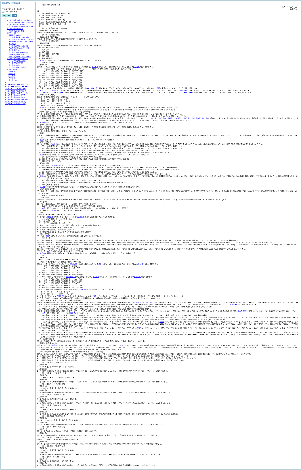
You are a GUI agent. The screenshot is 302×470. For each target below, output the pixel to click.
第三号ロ (162, 118)
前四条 (49, 251)
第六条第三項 (242, 311)
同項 (94, 296)
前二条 (48, 236)
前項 (41, 60)
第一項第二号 (56, 90)
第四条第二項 (61, 296)
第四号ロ (171, 118)
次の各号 (95, 67)
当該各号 (136, 67)
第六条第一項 (138, 302)
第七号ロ (195, 118)
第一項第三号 (58, 93)
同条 (121, 345)
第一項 (42, 187)
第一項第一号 (93, 88)
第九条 (54, 345)
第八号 (124, 120)
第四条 (82, 290)
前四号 (161, 322)
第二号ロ (154, 118)
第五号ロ (179, 118)
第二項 (42, 93)
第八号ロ (205, 118)
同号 (158, 88)
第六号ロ (187, 118)
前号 (44, 208)
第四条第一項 (75, 264)
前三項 (42, 122)
